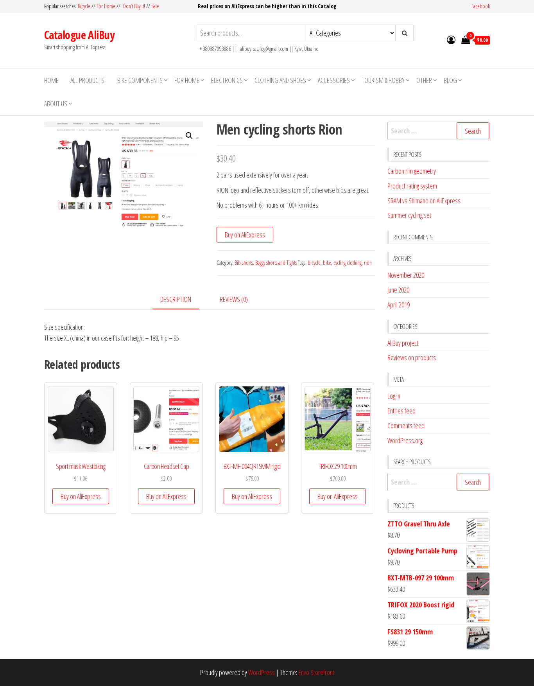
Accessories (334, 80)
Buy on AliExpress (245, 234)
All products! (88, 80)
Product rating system (412, 185)
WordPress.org (405, 440)
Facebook (480, 6)
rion (368, 262)
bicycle (314, 262)
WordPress (261, 672)
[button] (189, 136)
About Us (55, 103)
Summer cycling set (409, 215)
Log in (393, 395)
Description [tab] (175, 299)
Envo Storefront (316, 672)
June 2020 (398, 290)
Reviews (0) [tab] (234, 299)
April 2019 (398, 304)
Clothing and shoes (280, 80)
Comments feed (406, 425)
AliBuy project (402, 343)
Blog (450, 80)
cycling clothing (347, 262)
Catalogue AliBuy (79, 34)
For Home (106, 6)
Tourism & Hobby (383, 80)
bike (327, 262)
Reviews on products (411, 357)
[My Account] (451, 39)
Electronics (227, 80)
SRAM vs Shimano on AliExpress (424, 200)
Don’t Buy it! (134, 6)
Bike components (140, 80)
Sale (155, 6)
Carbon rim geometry (411, 171)
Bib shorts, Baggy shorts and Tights (266, 262)
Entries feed (401, 410)
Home (51, 80)
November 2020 (405, 275)
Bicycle (84, 6)
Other (424, 80)
